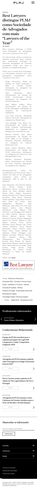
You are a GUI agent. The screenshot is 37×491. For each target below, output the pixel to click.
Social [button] (4, 456)
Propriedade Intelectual (24, 290)
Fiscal (4, 284)
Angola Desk (15, 300)
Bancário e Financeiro (15, 278)
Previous (1, 318)
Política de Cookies (8, 473)
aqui (13, 258)
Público (19, 287)
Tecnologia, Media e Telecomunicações (15, 297)
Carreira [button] (5, 445)
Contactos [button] (6, 451)
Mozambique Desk (26, 300)
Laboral (26, 284)
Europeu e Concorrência (22, 281)
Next (36, 318)
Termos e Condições (8, 467)
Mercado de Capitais (9, 287)
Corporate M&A (7, 281)
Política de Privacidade (9, 470)
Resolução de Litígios (9, 294)
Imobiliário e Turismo (15, 284)
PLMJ (18, 1)
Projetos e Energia (8, 290)
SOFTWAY (14, 485)
